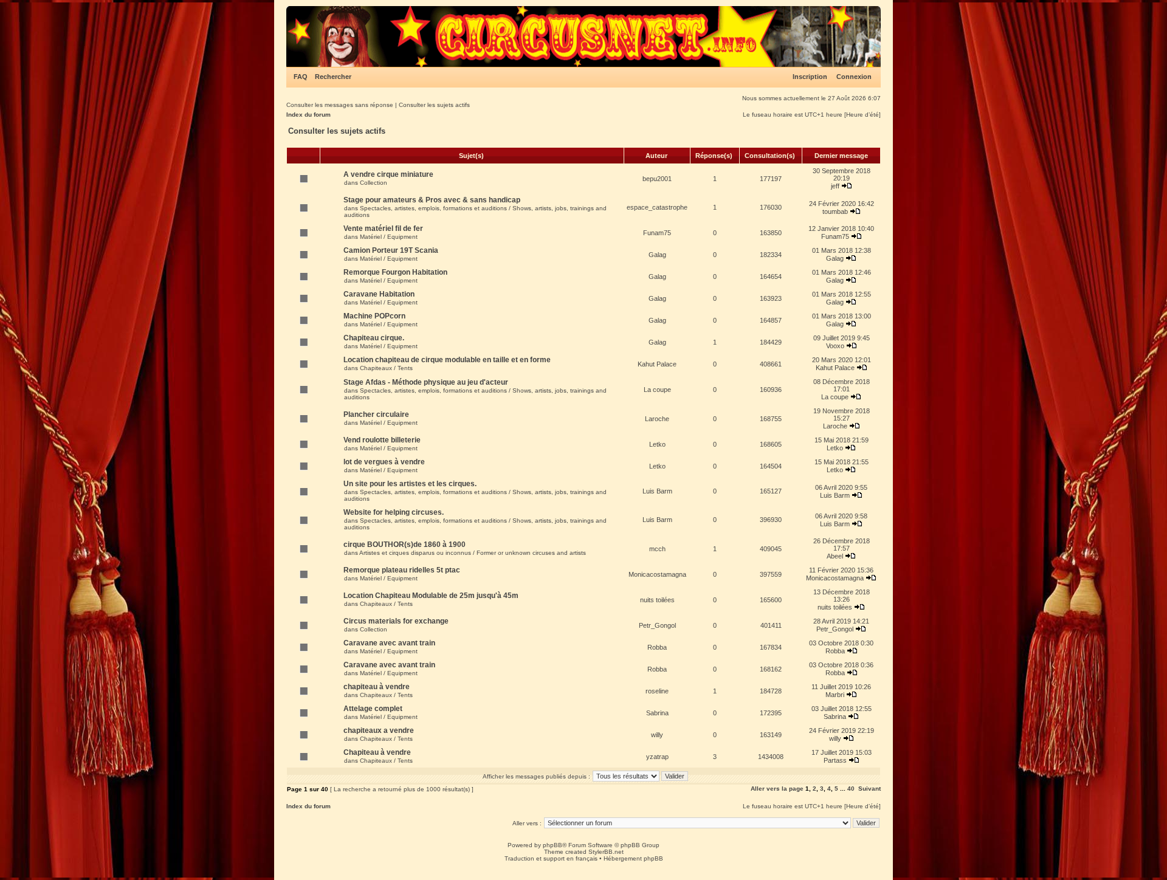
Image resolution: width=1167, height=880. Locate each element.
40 (851, 788)
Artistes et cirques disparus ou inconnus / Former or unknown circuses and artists (472, 552)
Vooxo (835, 345)
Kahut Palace (657, 364)
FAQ (301, 76)
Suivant (869, 788)
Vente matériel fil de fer (383, 228)
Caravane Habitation (379, 294)
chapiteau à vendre (376, 686)
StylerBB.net (606, 851)
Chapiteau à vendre (377, 752)
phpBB (552, 845)
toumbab (835, 211)
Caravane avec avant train (389, 643)
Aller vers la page (778, 788)
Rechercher (333, 76)
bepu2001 (657, 178)
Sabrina (657, 713)
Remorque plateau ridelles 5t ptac (401, 570)
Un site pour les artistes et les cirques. (410, 484)
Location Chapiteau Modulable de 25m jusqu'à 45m (430, 595)
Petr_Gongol (657, 625)
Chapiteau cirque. (373, 338)
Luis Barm (657, 491)
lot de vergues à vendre (384, 462)
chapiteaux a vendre (378, 730)
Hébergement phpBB (633, 858)
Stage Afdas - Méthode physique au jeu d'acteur (425, 382)
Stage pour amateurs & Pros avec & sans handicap (431, 200)
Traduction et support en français (550, 858)
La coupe (657, 389)
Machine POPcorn (374, 316)
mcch (657, 548)
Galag (657, 254)
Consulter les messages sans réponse (339, 104)
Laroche (657, 418)
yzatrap (657, 756)
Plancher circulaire (376, 414)
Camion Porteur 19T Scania (390, 250)
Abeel (835, 556)
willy (657, 734)
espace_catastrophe (657, 207)
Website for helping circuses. (393, 512)
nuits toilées (657, 599)
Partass (835, 760)
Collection (373, 182)
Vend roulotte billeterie (382, 440)
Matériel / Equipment (389, 236)
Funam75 (657, 232)
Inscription (810, 76)
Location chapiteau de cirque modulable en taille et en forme (447, 360)
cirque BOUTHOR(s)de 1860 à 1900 (404, 544)
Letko (657, 444)
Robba (657, 647)
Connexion (854, 76)
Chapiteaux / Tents (386, 368)
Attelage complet (372, 708)
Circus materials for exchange (396, 621)
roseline (657, 691)
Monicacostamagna (657, 574)
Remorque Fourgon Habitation (395, 272)
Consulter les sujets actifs (434, 104)
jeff (835, 186)
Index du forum (308, 114)
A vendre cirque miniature (388, 174)
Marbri (834, 694)
